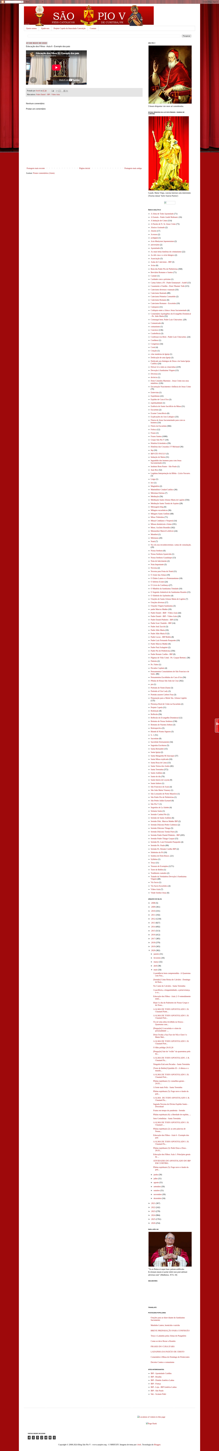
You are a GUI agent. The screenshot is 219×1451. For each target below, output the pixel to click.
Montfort (154, 534)
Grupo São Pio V (158, 440)
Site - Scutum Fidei (158, 1394)
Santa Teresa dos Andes (160, 766)
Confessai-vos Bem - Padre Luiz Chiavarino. (169, 337)
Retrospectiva (156, 728)
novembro (158, 1194)
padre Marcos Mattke (159, 609)
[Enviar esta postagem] (52, 91)
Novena (154, 568)
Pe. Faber (154, 664)
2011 (153, 915)
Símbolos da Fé (157, 852)
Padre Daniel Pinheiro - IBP (162, 620)
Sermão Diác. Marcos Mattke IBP (164, 821)
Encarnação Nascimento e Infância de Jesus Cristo (171, 387)
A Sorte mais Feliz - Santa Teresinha (167, 1087)
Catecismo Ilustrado (159, 293)
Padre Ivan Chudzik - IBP (161, 623)
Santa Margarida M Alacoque (162, 756)
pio (152, 684)
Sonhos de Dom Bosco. (160, 856)
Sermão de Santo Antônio (161, 818)
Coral (153, 347)
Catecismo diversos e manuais (163, 290)
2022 (153, 1207)
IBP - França (156, 1384)
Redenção (155, 711)
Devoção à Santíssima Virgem (163, 370)
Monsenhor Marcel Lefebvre (162, 531)
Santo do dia (156, 776)
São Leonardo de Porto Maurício (164, 794)
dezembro (158, 1198)
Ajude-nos (45, 28)
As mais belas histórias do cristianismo (166, 252)
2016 (153, 935)
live (152, 483)
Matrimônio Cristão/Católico (162, 489)
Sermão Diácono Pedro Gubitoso (164, 825)
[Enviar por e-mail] (57, 91)
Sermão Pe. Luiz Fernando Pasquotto (165, 842)
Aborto (153, 231)
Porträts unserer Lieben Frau (162, 695)
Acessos (154, 234)
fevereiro (157, 958)
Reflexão (154, 714)
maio (156, 970)
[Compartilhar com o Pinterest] (67, 91)
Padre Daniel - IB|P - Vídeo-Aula (164, 613)
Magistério (155, 486)
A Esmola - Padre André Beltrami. (164, 217)
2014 (153, 927)
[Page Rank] (151, 1423)
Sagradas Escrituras (158, 745)
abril (156, 966)
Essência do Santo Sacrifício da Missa (166, 406)
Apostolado (155, 248)
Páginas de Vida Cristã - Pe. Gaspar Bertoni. (168, 658)
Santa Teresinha (157, 769)
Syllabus (154, 859)
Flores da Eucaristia (158, 426)
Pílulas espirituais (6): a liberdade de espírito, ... (172, 1114)
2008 (153, 903)
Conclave (154, 330)
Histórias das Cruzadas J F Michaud (165, 447)
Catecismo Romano (158, 300)
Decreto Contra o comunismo (162, 1362)
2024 (153, 1215)
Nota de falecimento (159, 561)
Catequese (155, 307)
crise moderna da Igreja (160, 354)
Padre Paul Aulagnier (159, 647)
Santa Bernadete (157, 749)
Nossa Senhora (157, 551)
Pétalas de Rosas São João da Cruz (165, 681)
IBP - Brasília (156, 1377)
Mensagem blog (157, 507)
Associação (155, 258)
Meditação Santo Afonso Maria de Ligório (168, 500)
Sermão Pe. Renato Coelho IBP (163, 849)
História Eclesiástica (159, 443)
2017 (153, 939)
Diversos (154, 374)
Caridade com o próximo (161, 279)
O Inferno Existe (157, 582)
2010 (153, 911)
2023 (153, 1211)
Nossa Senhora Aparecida (161, 554)
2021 (153, 1203)
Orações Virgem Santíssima (162, 606)
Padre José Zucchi (158, 626)
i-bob (139, 1445)
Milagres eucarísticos (159, 510)
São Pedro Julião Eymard (161, 801)
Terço (153, 863)
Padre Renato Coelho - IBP (162, 654)
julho (156, 1178)
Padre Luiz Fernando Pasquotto (163, 640)
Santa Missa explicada (159, 759)
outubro (157, 1190)
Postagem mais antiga (133, 168)
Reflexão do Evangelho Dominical (164, 718)
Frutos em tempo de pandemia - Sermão (169, 1110)
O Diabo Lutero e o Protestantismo (165, 578)
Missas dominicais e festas (161, 524)
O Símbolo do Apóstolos (160, 595)
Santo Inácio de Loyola (160, 780)
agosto (156, 1182)
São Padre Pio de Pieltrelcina (162, 797)
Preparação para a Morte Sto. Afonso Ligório (169, 698)
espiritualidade (156, 403)
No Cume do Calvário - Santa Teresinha (169, 986)
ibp (152, 450)
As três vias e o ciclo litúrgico (162, 255)
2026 (153, 1223)
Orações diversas (157, 602)
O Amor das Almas (158, 575)
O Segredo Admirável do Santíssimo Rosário (169, 592)
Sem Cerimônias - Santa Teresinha (167, 1118)
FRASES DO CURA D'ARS (163, 1346)
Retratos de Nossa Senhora (161, 721)
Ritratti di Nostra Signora (161, 731)
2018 (153, 942)
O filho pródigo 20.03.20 (163, 1047)
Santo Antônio (156, 773)
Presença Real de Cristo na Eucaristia (165, 704)
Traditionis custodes (159, 873)
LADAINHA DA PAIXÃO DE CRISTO (167, 1352)
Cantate (154, 276)
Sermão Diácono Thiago (160, 828)
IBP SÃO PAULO (158, 454)
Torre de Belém (157, 870)
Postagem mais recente (36, 168)
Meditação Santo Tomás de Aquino (165, 503)
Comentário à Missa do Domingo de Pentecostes (170, 1357)
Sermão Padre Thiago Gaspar (162, 838)
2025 (153, 1219)
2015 (153, 931)
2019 (153, 946)
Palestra (154, 661)
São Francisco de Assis (160, 787)
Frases (153, 433)
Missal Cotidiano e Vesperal (162, 521)
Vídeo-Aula (155, 889)
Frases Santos (156, 436)
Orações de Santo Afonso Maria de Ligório (168, 599)
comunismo (155, 326)
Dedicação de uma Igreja (161, 357)
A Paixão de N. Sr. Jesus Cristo (163, 224)
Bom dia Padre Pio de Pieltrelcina (164, 269)
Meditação (155, 496)
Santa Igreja (155, 752)
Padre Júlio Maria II (159, 633)
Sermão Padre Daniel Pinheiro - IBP (165, 835)
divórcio (154, 377)
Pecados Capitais (157, 668)
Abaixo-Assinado (158, 227)
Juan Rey (154, 470)
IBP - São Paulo (157, 1391)
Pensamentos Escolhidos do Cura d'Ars (166, 677)
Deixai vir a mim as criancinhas (163, 367)
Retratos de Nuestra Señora (161, 725)
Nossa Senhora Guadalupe (161, 558)
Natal (153, 541)
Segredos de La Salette (160, 807)
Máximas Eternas (158, 493)
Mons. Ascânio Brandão (160, 527)
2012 (153, 919)
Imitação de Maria (158, 457)
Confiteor (154, 340)
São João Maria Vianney (160, 790)
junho (156, 1174)
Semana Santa (156, 811)
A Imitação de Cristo (159, 220)
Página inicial (84, 168)
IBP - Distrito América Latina (162, 1380)
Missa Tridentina (157, 517)
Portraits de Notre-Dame (160, 688)
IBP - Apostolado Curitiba (161, 1373)
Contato (93, 28)
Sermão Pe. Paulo (158, 845)
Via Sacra (154, 882)
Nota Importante (157, 564)
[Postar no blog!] (59, 91)
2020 (153, 950)
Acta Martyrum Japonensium (162, 241)
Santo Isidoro (156, 783)
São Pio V (155, 804)
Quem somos (31, 28)
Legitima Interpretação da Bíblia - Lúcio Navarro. (170, 473)
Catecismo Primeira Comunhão (163, 296)
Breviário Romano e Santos (162, 272)
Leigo (153, 479)
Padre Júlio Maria (158, 630)
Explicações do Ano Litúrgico (163, 417)
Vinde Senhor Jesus (158, 893)
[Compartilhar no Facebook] (64, 91)
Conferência (155, 333)
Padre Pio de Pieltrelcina (160, 651)
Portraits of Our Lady (159, 691)
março (156, 962)
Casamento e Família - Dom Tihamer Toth (167, 286)
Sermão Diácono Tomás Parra (163, 832)
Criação (154, 351)
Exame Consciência (159, 413)
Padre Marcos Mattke (159, 644)
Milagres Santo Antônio (160, 514)
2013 (153, 923)
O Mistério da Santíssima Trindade (164, 589)
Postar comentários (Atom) (43, 173)
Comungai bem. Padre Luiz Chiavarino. (167, 320)
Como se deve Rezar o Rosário (163, 1341)
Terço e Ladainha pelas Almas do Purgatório (168, 1336)
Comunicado (156, 323)
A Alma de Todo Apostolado (162, 214)
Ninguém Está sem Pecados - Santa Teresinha (171, 1064)
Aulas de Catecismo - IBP (161, 262)
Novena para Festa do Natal (162, 571)
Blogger (157, 1445)
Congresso (155, 344)
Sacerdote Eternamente (160, 742)
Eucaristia (155, 410)
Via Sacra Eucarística (159, 886)
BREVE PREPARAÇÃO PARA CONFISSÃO (170, 1331)
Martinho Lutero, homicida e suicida (165, 1325)
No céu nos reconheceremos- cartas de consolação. (171, 545)
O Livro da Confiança (159, 585)
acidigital (154, 238)
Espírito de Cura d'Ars (160, 399)
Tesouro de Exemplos (159, 866)
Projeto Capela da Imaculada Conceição (70, 28)
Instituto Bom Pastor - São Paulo (164, 466)
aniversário (155, 245)
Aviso (153, 265)
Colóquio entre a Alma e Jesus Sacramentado (169, 310)
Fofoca (153, 429)
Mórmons (154, 538)
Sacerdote (155, 738)
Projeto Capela (156, 707)
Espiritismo (155, 396)
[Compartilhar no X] (62, 91)
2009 (153, 907)
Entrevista (155, 392)
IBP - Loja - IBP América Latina (164, 1387)
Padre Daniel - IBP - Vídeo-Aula (48, 94)
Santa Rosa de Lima (159, 763)
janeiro (157, 954)
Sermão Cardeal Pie (159, 814)
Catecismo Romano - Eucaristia (163, 303)
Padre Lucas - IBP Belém (161, 637)
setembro (157, 1186)
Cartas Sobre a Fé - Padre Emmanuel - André (169, 283)
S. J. (152, 735)
